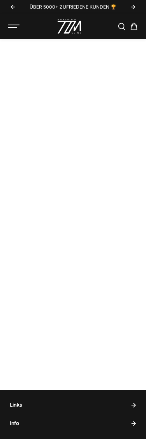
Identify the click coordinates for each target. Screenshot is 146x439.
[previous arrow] (13, 7)
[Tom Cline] (69, 26)
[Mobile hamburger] (14, 26)
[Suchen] (121, 26)
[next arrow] (133, 7)
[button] (134, 26)
